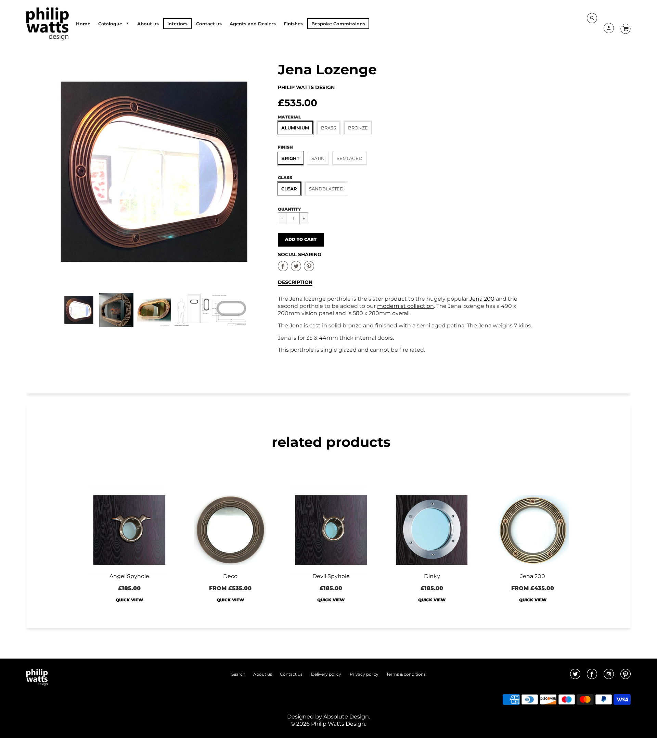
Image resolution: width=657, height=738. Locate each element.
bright (290, 158)
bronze (358, 127)
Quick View (129, 599)
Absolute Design (346, 716)
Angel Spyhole (129, 576)
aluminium (295, 127)
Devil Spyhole (331, 576)
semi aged (349, 158)
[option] (154, 172)
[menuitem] (83, 23)
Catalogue (111, 23)
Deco (230, 576)
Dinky (432, 576)
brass (328, 127)
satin (318, 158)
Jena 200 (481, 299)
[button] (301, 240)
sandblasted (326, 188)
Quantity (289, 209)
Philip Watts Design (306, 87)
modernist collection (405, 306)
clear (289, 188)
